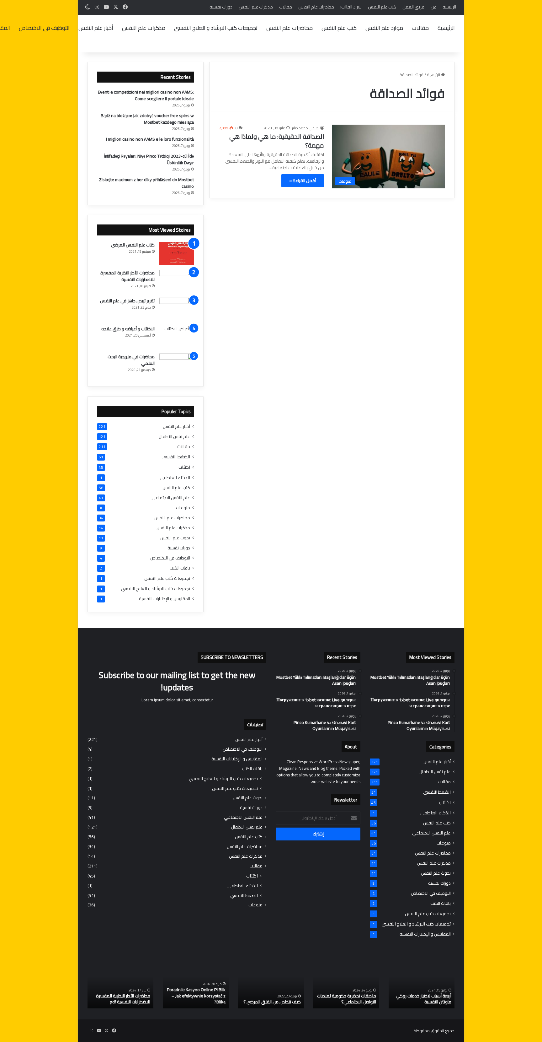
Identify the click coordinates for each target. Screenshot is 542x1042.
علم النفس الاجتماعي (170, 497)
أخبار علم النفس (95, 28)
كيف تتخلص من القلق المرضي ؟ (272, 1002)
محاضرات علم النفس (316, 7)
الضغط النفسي (176, 456)
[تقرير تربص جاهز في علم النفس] (176, 309)
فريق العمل (413, 7)
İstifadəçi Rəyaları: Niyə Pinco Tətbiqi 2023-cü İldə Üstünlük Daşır (149, 159)
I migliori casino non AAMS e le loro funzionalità (150, 139)
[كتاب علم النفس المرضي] (176, 253)
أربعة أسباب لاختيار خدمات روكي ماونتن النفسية (423, 999)
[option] (421, 984)
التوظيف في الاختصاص (44, 28)
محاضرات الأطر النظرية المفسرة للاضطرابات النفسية (127, 276)
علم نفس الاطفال (174, 436)
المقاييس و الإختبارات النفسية (164, 599)
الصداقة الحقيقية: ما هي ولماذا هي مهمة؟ (276, 141)
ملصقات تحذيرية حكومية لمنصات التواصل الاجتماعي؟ (346, 999)
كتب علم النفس (382, 7)
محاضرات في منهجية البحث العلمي (131, 360)
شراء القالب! (351, 7)
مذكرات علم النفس (256, 7)
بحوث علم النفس (175, 538)
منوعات (183, 508)
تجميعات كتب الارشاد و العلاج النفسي (216, 28)
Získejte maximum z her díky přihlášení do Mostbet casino (146, 182)
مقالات (285, 7)
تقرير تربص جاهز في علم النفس (127, 301)
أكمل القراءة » (302, 180)
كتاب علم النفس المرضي (133, 245)
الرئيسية (449, 7)
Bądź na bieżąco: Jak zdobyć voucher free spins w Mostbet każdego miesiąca (147, 118)
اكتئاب (184, 467)
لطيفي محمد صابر (305, 128)
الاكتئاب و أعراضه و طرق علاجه (128, 329)
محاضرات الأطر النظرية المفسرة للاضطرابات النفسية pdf (123, 999)
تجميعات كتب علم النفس (167, 578)
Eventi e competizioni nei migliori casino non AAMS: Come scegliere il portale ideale (146, 95)
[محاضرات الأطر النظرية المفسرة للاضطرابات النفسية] (176, 281)
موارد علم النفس (384, 28)
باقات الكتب (180, 568)
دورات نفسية (221, 7)
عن (433, 7)
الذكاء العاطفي (175, 477)
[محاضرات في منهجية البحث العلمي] (176, 365)
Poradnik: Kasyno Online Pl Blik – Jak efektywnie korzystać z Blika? (196, 995)
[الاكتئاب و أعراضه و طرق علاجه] (176, 337)
